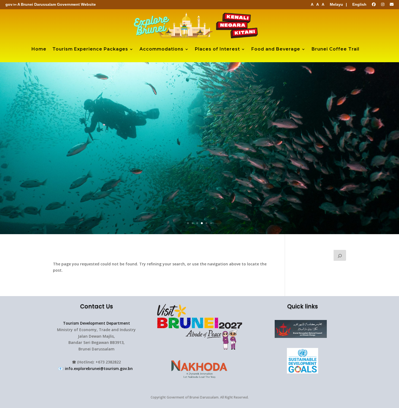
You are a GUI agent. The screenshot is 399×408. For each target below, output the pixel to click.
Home (38, 49)
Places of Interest (217, 49)
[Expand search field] (340, 255)
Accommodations (161, 49)
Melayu (336, 4)
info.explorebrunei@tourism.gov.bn (99, 368)
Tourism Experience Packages (90, 49)
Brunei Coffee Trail (335, 49)
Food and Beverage (275, 49)
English (359, 4)
